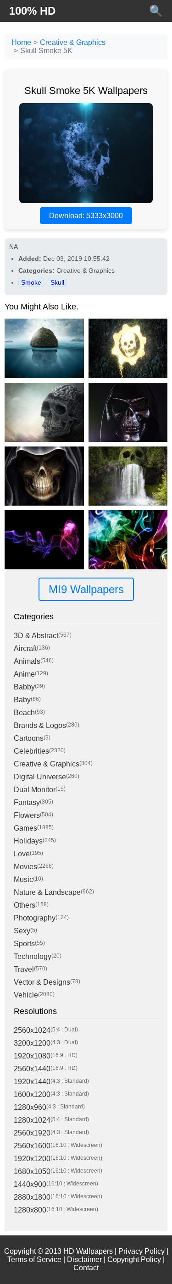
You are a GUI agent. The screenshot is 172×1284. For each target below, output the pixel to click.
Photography (34, 918)
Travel (24, 969)
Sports (24, 944)
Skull (57, 282)
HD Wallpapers (88, 1251)
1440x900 (30, 1184)
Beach (24, 712)
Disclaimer (84, 1259)
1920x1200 (32, 1159)
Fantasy (27, 802)
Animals (27, 661)
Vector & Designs (42, 982)
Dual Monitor (34, 790)
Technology (32, 956)
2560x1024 (32, 1030)
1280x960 (30, 1107)
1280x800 (30, 1210)
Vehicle (26, 995)
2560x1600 (32, 1146)
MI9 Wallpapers (86, 589)
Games (25, 828)
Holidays (28, 841)
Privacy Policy (141, 1251)
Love (22, 854)
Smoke (31, 282)
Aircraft (25, 648)
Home (21, 42)
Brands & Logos (40, 725)
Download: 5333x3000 (86, 216)
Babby (24, 687)
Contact (86, 1268)
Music (23, 879)
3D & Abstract (36, 635)
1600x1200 (32, 1094)
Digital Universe (40, 777)
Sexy (22, 931)
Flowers (27, 815)
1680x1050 (32, 1171)
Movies (25, 867)
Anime (24, 674)
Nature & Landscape (47, 892)
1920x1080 (32, 1056)
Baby (22, 700)
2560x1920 (32, 1133)
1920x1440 (32, 1082)
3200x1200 (32, 1043)
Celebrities (31, 751)
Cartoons (29, 738)
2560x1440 (32, 1069)
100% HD (32, 11)
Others (24, 905)
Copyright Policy (134, 1259)
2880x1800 (32, 1197)
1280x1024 (32, 1120)
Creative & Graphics (72, 42)
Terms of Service (34, 1259)
